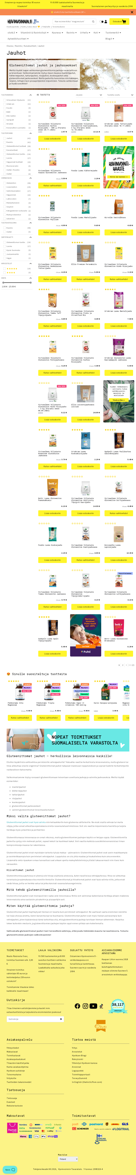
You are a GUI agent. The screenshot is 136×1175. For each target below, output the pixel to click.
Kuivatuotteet (30, 46)
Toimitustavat (13, 1055)
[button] (119, 21)
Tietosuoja (12, 1098)
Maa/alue (62, 1154)
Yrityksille (46, 26)
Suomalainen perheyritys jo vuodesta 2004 (112, 6)
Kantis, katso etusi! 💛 (30, 26)
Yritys (74, 1047)
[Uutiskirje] (61, 1019)
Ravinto (18, 46)
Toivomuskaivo (58, 26)
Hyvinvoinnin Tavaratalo (70, 1169)
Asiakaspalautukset (16, 1059)
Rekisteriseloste (15, 1105)
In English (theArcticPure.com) (87, 1082)
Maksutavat (12, 1051)
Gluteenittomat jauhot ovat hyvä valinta (26, 822)
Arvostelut (77, 1051)
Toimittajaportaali (81, 1074)
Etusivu (10, 46)
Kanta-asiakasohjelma (17, 1066)
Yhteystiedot (13, 1047)
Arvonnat (76, 1066)
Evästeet (11, 1102)
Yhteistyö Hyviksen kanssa (84, 1063)
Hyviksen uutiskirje (16, 1070)
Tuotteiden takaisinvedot (19, 1082)
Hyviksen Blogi (79, 1055)
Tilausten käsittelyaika (18, 1063)
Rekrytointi (77, 1059)
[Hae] (93, 21)
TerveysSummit (79, 1078)
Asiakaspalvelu (13, 26)
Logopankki (78, 1070)
